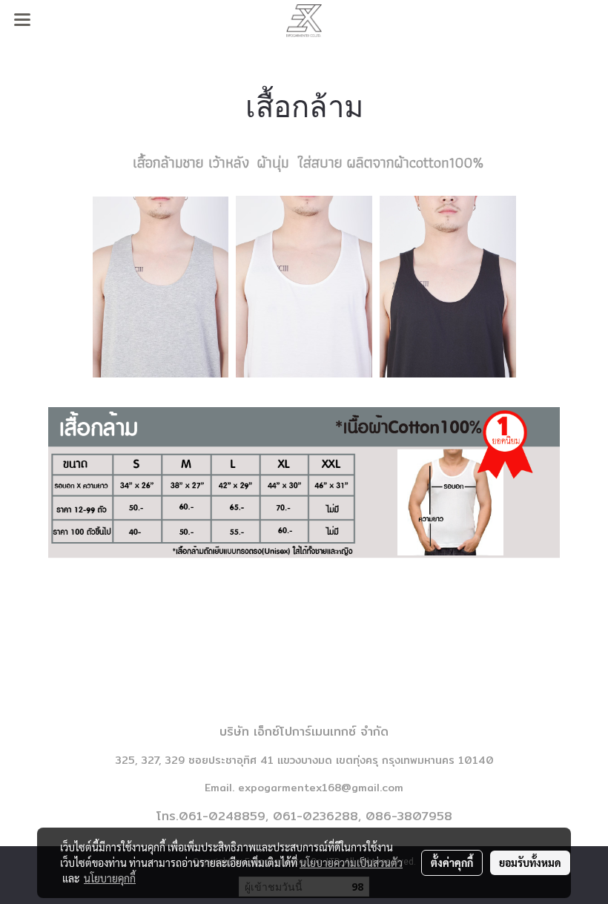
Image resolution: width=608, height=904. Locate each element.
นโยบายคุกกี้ (110, 878)
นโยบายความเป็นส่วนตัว (351, 862)
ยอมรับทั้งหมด (530, 862)
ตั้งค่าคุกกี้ (452, 862)
